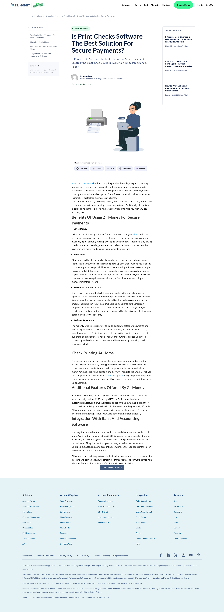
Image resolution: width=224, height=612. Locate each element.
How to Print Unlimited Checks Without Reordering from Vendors (178, 88)
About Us (155, 5)
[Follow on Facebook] (161, 555)
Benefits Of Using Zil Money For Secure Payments (42, 36)
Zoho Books (141, 517)
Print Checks (65, 522)
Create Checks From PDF (146, 539)
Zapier (138, 533)
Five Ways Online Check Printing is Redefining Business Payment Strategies (178, 63)
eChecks (89, 450)
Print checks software (82, 183)
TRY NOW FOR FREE (112, 467)
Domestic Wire (66, 544)
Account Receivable (30, 506)
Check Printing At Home (39, 42)
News (176, 522)
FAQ (146, 5)
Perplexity (126, 168)
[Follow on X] (176, 555)
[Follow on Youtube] (191, 555)
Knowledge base (180, 539)
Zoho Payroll (141, 522)
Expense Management (31, 517)
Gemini (142, 168)
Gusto (138, 528)
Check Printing (52, 16)
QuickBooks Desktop (144, 506)
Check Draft (103, 512)
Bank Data (26, 522)
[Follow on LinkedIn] (168, 555)
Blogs (39, 16)
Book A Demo (183, 5)
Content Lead (86, 76)
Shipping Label (28, 539)
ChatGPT (83, 168)
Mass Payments (66, 517)
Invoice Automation (68, 539)
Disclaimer (27, 555)
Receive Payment (67, 506)
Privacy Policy (66, 555)
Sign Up (209, 5)
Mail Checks (65, 528)
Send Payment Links (106, 506)
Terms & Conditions (45, 555)
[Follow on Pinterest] (198, 555)
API (23, 544)
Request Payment (105, 501)
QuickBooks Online (143, 501)
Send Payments (66, 501)
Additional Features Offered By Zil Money (43, 47)
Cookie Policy (83, 555)
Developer (178, 512)
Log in (200, 5)
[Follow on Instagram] (183, 555)
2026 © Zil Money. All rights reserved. (111, 555)
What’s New (178, 506)
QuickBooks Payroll (144, 512)
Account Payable (29, 501)
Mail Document (28, 533)
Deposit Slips (27, 528)
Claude (99, 168)
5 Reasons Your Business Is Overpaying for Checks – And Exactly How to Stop (178, 39)
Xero (138, 544)
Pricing (138, 5)
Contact (166, 5)
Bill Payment (65, 512)
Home (30, 16)
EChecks (63, 533)
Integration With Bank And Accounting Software (40, 54)
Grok (112, 168)
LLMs (176, 517)
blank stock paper (114, 375)
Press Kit (177, 533)
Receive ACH (103, 522)
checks (136, 234)
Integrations (27, 512)
